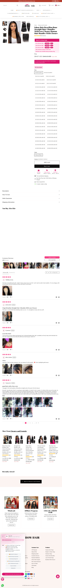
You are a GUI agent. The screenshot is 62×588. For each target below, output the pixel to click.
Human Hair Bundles (50, 555)
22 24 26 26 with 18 (40, 144)
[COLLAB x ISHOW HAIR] (50, 502)
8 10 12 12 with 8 (39, 76)
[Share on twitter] (59, 297)
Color (35, 152)
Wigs (38, 10)
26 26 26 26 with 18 (40, 137)
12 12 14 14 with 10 (40, 90)
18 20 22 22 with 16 (52, 112)
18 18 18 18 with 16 (52, 108)
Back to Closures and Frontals (32, 481)
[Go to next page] (39, 423)
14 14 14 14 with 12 (52, 94)
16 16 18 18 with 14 (40, 105)
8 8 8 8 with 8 (38, 72)
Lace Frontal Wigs (50, 557)
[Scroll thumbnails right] (58, 265)
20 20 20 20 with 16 (52, 115)
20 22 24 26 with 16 (52, 126)
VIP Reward (34, 549)
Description (5, 191)
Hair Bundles (46, 10)
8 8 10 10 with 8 (48, 72)
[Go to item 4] (26, 265)
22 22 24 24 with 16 (52, 130)
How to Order (35, 563)
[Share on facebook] (56, 297)
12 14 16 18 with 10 (40, 94)
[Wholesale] (11, 502)
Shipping (36, 159)
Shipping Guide (35, 553)
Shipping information (8, 202)
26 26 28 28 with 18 (52, 148)
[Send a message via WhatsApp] (2, 585)
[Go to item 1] (6, 265)
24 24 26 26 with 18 (52, 144)
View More (50, 518)
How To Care (6, 194)
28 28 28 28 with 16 (52, 123)
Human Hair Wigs (49, 549)
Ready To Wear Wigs (50, 551)
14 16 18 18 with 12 (52, 97)
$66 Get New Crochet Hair (26, 1)
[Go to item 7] (45, 265)
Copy (52, 43)
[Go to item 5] (32, 265)
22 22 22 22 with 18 (52, 141)
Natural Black (38, 155)
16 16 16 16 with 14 (52, 101)
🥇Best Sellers (25, 13)
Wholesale (34, 565)
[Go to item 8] (52, 265)
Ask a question (52, 260)
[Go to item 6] (39, 265)
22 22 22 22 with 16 (40, 119)
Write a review (52, 257)
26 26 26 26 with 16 (40, 123)
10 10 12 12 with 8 (51, 79)
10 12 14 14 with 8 (39, 83)
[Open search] (46, 272)
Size (35, 70)
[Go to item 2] (12, 265)
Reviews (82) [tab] (5, 272)
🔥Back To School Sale (42, 16)
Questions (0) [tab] (12, 272)
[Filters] (50, 272)
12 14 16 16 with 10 (52, 90)
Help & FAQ (34, 551)
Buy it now (47, 166)
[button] (37, 35)
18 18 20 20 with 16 (40, 112)
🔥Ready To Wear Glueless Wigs (24, 10)
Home (12, 10)
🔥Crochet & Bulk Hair (47, 13)
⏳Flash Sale (35, 13)
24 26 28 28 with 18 (40, 148)
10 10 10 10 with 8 (39, 79)
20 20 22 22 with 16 (40, 126)
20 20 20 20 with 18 (40, 141)
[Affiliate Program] (31, 502)
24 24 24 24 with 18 (52, 133)
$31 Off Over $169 (39, 43)
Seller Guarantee (7, 198)
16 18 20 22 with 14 (40, 108)
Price (35, 54)
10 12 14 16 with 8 (51, 83)
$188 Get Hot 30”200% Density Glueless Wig (45, 51)
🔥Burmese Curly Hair (18, 16)
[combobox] (10, 5)
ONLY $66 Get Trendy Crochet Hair (43, 49)
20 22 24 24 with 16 (40, 130)
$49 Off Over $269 (39, 45)
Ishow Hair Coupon (36, 559)
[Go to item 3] (19, 265)
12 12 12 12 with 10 (52, 87)
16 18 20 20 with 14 (52, 105)
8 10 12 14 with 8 (50, 76)
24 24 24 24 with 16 (52, 119)
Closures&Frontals (12, 13)
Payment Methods (36, 557)
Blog (33, 567)
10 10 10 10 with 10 (40, 87)
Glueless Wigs (49, 553)
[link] (30, 5)
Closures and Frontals (42, 25)
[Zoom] (19, 32)
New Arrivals (30, 16)
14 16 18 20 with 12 (40, 101)
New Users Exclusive (36, 561)
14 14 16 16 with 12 (40, 97)
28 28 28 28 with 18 (52, 137)
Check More (31, 518)
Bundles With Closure (50, 559)
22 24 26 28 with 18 (40, 133)
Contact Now (11, 525)
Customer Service (35, 555)
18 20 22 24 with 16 (40, 115)
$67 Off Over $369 (39, 47)
